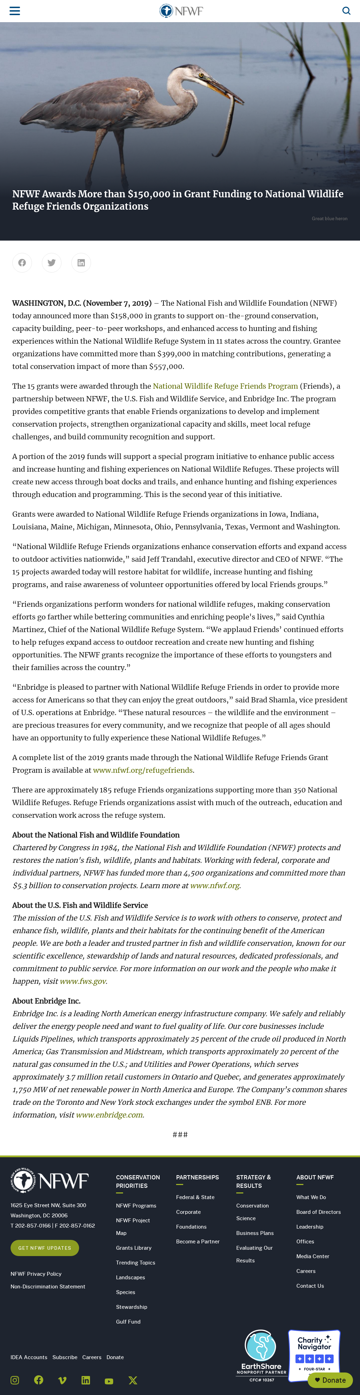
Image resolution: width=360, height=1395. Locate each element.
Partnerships (197, 1177)
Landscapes (130, 1277)
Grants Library (134, 1247)
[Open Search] (346, 11)
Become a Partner (198, 1241)
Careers (306, 1271)
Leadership (309, 1226)
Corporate (188, 1212)
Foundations (191, 1226)
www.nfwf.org (214, 886)
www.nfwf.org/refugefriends (143, 770)
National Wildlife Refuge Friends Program (226, 386)
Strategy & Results (253, 1181)
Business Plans (255, 1233)
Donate (334, 1380)
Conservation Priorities (138, 1181)
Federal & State (195, 1197)
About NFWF (315, 1177)
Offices (305, 1241)
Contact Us (310, 1285)
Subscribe (64, 1357)
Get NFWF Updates (44, 1247)
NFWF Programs (136, 1205)
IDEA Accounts (29, 1357)
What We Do (311, 1197)
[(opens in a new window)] (15, 1378)
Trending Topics (135, 1262)
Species (125, 1292)
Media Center (312, 1256)
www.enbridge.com (109, 1115)
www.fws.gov (82, 981)
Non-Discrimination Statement (48, 1286)
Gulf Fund (128, 1321)
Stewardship (131, 1307)
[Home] (181, 13)
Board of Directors (318, 1212)
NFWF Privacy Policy (36, 1274)
